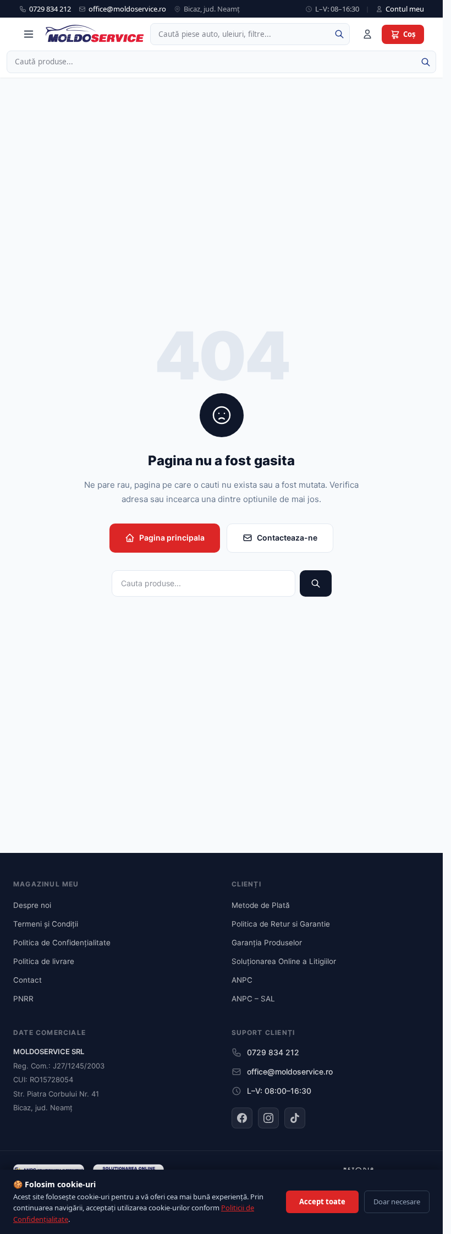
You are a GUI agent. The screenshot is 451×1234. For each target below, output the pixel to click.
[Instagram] (268, 1118)
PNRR (23, 998)
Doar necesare (396, 1202)
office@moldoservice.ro (127, 9)
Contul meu (405, 9)
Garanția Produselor (267, 942)
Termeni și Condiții (45, 923)
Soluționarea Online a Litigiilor (284, 961)
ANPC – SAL (253, 998)
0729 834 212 (50, 9)
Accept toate (322, 1202)
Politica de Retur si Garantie (281, 923)
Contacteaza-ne (287, 537)
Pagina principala (172, 537)
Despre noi (32, 905)
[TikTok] (294, 1118)
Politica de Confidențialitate (62, 942)
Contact (27, 980)
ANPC (242, 980)
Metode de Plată (261, 905)
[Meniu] (28, 34)
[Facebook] (242, 1118)
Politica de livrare (43, 961)
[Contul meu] (367, 34)
